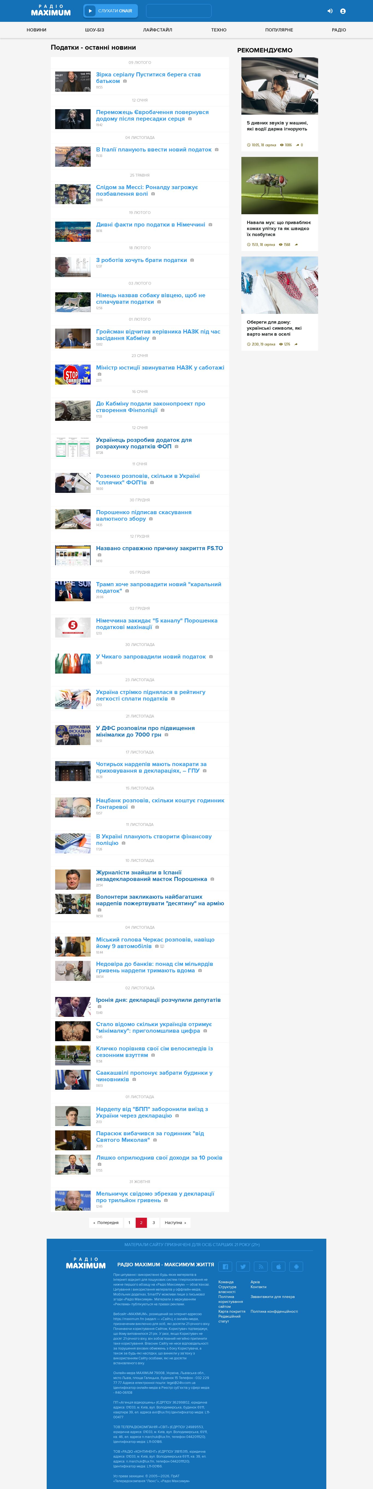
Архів (255, 1282)
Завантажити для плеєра (273, 1296)
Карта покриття (231, 1311)
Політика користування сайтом (230, 1301)
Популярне (279, 30)
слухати (115, 11)
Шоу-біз (94, 30)
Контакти (259, 1287)
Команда (225, 1282)
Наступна (173, 1222)
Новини (36, 30)
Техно (219, 30)
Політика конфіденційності (274, 1311)
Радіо (339, 30)
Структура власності (227, 1289)
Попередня (108, 1222)
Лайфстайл (157, 30)
